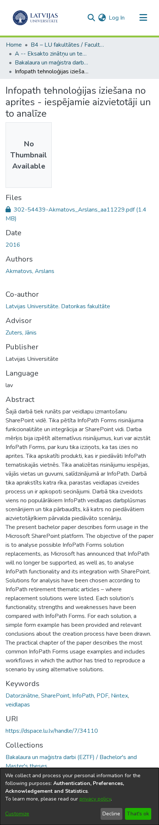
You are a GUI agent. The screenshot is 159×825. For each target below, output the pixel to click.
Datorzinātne (22, 696)
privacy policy (95, 798)
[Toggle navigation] (143, 18)
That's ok (138, 813)
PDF (102, 696)
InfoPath (83, 696)
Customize (17, 813)
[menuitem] (101, 17)
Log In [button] (117, 18)
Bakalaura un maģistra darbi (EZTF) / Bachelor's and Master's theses (52, 63)
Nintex (119, 696)
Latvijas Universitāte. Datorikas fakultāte (58, 306)
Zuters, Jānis (21, 333)
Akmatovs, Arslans (30, 271)
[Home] (35, 18)
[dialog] (79, 796)
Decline (111, 813)
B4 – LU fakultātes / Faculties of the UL (68, 45)
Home (14, 45)
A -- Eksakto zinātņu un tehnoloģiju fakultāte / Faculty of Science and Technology (52, 54)
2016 (13, 245)
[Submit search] (91, 17)
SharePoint (55, 696)
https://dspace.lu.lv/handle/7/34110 (52, 731)
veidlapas (18, 705)
